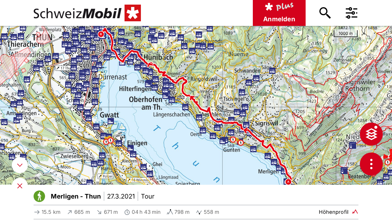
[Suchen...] (325, 13)
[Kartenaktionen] (371, 164)
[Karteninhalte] (371, 134)
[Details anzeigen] (20, 165)
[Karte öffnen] (20, 186)
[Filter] (351, 13)
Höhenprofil (333, 212)
